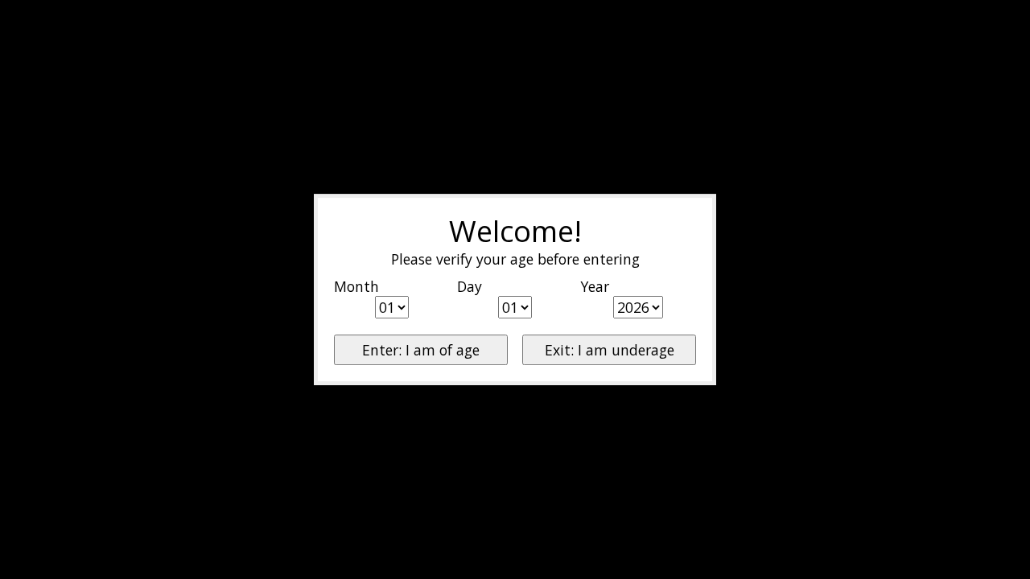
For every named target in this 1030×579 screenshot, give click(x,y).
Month (356, 286)
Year (594, 286)
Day (469, 286)
